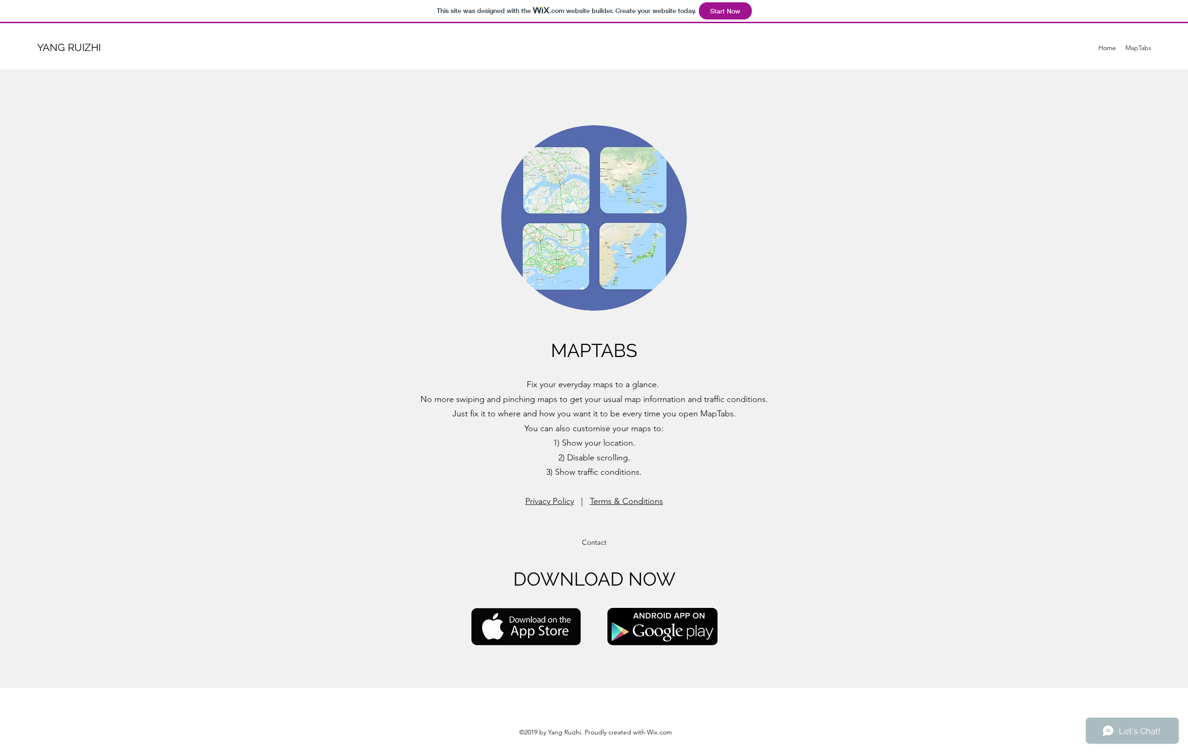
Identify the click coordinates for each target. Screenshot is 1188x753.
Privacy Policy (549, 501)
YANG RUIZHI (69, 47)
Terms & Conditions (626, 501)
